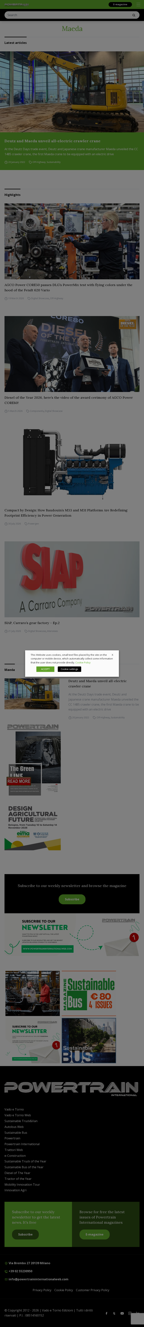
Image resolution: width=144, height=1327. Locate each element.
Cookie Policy (83, 662)
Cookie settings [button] (69, 669)
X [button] (112, 654)
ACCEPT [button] (45, 669)
